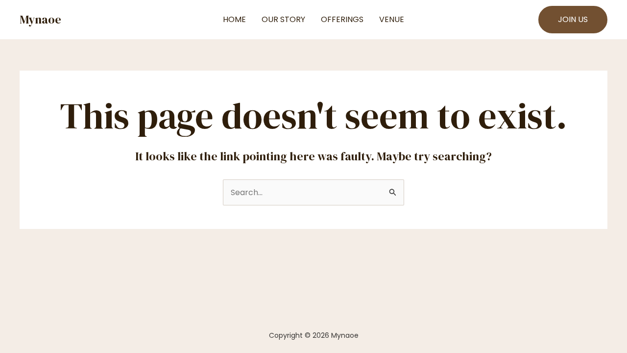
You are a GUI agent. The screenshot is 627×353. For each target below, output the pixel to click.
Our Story (283, 19)
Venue (391, 19)
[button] (572, 19)
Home (234, 19)
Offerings (342, 19)
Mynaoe (40, 19)
